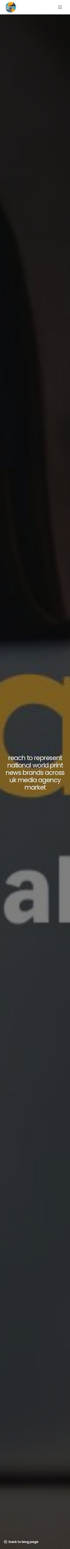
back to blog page (23, 1541)
